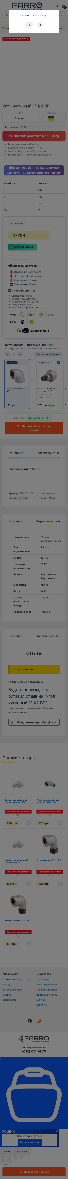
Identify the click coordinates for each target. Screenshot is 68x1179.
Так (29, 24)
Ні (40, 24)
